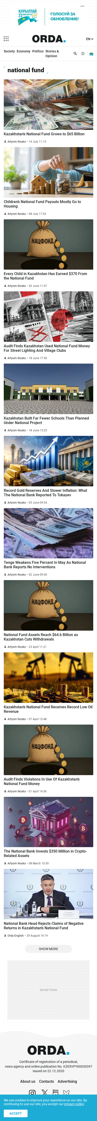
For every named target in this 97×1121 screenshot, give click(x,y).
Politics (38, 51)
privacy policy (74, 1104)
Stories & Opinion (52, 53)
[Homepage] (49, 38)
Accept (15, 1113)
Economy (23, 51)
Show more (48, 949)
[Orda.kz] (48, 1057)
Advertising (67, 1081)
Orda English (16, 935)
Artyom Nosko (17, 141)
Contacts (46, 1081)
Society (9, 51)
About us (27, 1081)
